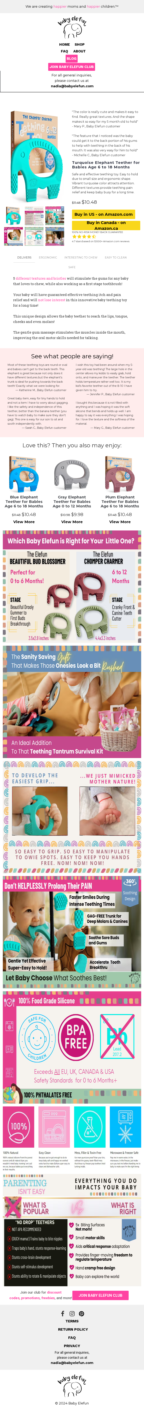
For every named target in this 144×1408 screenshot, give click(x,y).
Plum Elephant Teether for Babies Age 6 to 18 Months (120, 501)
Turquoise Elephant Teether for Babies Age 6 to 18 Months (106, 164)
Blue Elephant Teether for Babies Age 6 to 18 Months (24, 501)
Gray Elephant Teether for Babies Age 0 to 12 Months (72, 501)
